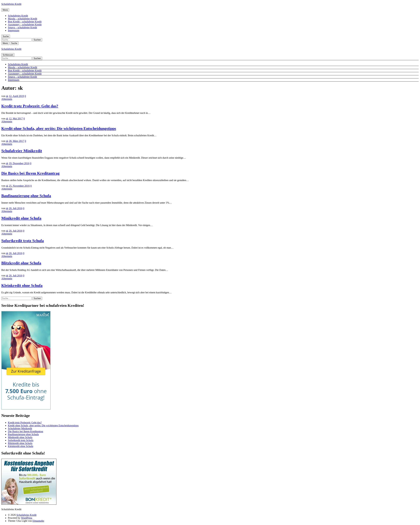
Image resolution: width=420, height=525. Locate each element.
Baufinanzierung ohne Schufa (26, 196)
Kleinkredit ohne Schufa (21, 285)
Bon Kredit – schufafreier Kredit (25, 21)
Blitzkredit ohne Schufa (21, 263)
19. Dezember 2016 (19, 163)
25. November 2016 (19, 185)
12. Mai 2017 (16, 118)
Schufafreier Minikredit (21, 151)
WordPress (26, 517)
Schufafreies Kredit (11, 4)
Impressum (13, 30)
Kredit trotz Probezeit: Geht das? (29, 106)
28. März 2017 (16, 141)
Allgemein (6, 99)
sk (7, 96)
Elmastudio (38, 520)
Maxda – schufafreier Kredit (22, 18)
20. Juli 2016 (15, 208)
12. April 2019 (16, 96)
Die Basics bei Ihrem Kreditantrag (30, 173)
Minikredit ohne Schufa (21, 218)
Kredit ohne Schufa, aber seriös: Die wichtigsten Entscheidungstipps (58, 128)
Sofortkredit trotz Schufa (22, 241)
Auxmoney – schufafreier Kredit (25, 24)
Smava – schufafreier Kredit (22, 27)
